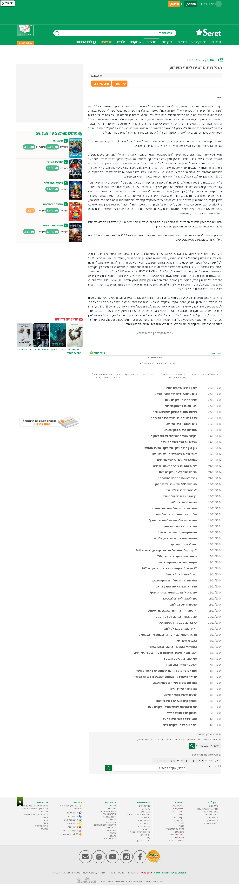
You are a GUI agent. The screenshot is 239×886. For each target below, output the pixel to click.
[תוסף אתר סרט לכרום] (99, 862)
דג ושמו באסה (144, 820)
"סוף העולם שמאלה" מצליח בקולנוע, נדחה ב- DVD (166, 550)
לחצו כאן (171, 363)
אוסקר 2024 (178, 837)
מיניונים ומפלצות (53, 204)
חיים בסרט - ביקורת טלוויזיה (180, 526)
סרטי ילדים (179, 820)
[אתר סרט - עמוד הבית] (208, 34)
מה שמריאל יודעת (108, 811)
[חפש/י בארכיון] (108, 768)
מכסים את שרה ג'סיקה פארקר (179, 442)
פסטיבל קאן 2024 (176, 840)
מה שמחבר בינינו (53, 225)
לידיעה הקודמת (163, 333)
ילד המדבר (111, 827)
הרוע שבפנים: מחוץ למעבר (138, 814)
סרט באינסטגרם (71, 819)
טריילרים (180, 814)
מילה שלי (57, 140)
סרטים (181, 823)
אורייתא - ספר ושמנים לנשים (36, 814)
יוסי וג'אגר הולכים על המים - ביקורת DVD (172, 707)
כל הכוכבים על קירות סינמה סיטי (177, 622)
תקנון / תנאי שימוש (91, 872)
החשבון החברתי (41, 349)
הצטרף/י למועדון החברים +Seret (170, 872)
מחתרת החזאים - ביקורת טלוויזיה (177, 460)
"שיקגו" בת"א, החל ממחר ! (180, 665)
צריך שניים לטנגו (143, 826)
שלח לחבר (120, 83)
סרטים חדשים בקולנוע (183, 502)
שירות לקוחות (133, 872)
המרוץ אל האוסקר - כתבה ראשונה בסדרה (172, 646)
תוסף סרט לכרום (70, 830)
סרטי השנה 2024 (176, 834)
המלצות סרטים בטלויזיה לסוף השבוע (175, 580)
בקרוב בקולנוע (178, 811)
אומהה (113, 832)
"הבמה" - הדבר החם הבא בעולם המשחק (172, 610)
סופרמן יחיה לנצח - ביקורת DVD (178, 472)
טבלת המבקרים (25, 42)
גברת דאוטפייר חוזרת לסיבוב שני (177, 478)
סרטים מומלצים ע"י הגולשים (57, 133)
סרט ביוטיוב (73, 826)
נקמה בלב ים (144, 823)
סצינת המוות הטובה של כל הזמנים (176, 616)
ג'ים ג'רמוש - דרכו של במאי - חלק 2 (176, 394)
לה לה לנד (145, 808)
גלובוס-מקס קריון (211, 823)
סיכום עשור (179, 831)
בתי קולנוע (213, 805)
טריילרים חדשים (67, 319)
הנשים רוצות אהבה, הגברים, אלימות (175, 538)
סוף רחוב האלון (143, 840)
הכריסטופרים (25, 349)
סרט (141, 881)
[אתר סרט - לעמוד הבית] (20, 806)
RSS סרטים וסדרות (70, 834)
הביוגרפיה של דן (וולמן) (183, 689)
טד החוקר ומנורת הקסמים (104, 824)
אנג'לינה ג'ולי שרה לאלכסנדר (179, 598)
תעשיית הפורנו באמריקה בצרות (178, 562)
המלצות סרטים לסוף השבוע (180, 430)
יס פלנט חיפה (212, 817)
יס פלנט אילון (212, 820)
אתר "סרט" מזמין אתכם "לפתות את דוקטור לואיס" (166, 671)
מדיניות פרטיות (73, 872)
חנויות (45, 823)
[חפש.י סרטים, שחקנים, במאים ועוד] (56, 33)
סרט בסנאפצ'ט (71, 823)
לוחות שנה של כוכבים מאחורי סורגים (175, 466)
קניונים (45, 817)
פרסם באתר (146, 872)
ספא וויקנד (145, 817)
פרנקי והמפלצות (53, 183)
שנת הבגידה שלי (109, 816)
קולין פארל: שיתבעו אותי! (181, 388)
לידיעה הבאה (146, 333)
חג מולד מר (145, 834)
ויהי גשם (146, 829)
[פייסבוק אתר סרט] (139, 862)
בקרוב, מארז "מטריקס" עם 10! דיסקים (174, 436)
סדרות (181, 826)
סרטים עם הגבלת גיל (175, 828)
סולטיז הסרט (55, 162)
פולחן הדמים (144, 805)
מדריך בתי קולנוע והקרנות (207, 808)
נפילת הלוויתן (57, 349)
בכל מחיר (112, 808)
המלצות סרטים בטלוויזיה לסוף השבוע (174, 508)
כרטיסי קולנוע (178, 805)
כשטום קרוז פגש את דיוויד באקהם (176, 701)
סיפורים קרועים (109, 813)
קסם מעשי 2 (110, 830)
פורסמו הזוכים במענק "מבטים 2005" (175, 412)
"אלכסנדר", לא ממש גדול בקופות (205, 374)
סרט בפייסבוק (72, 812)
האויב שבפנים (110, 838)
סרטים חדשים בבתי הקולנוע (180, 695)
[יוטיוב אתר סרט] (112, 862)
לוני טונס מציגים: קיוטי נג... (139, 832)
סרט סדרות (73, 816)
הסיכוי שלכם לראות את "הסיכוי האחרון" (172, 520)
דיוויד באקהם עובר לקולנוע (180, 628)
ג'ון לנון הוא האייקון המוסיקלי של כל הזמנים (171, 448)
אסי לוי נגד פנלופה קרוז (183, 544)
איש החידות (111, 822)
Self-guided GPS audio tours (35, 805)
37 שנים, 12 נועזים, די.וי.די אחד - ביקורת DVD (169, 568)
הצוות (112, 872)
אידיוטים (112, 805)
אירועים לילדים (41, 826)
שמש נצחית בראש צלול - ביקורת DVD (174, 454)
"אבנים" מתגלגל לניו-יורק (181, 490)
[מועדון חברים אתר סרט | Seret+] (85, 862)
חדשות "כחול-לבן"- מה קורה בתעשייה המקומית (168, 634)
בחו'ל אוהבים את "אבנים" (181, 574)
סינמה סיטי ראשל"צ (209, 814)
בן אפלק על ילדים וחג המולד (180, 496)
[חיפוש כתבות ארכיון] (192, 746)
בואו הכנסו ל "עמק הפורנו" (181, 406)
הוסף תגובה (101, 84)
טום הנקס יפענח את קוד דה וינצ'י (177, 532)
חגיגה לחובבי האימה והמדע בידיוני (176, 586)
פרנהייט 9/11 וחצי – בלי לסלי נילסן (176, 484)
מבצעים (107, 41)
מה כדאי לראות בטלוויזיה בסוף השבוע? (173, 592)
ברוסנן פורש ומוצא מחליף (181, 713)
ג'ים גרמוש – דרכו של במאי (181, 424)
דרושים (104, 872)
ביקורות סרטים (178, 817)
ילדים (121, 41)
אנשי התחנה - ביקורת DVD (181, 400)
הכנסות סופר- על (186, 640)
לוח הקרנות (84, 41)
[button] (7, 3)
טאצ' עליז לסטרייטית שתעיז (180, 719)
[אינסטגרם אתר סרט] (126, 862)
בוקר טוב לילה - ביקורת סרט (180, 725)
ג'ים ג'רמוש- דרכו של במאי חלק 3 (139, 374)
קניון (46, 820)
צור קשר (120, 872)
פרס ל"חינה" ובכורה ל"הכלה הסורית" (174, 418)
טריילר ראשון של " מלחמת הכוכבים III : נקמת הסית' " (165, 677)
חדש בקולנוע (178, 808)
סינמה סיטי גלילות (210, 811)
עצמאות (112, 819)
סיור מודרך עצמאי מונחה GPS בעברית (35, 810)
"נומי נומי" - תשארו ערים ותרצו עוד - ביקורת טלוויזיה (165, 652)
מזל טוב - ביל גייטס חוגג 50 (180, 659)
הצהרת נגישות (59, 872)
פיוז (148, 837)
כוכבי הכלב (145, 811)
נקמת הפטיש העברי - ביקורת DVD (177, 556)
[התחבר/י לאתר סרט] (218, 4)
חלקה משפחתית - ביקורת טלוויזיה (176, 514)
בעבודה (112, 835)
